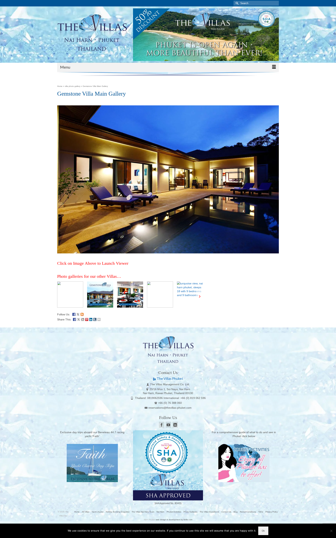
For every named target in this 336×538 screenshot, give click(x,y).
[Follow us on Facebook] (73, 314)
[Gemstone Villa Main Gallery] (100, 294)
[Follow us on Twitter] (78, 314)
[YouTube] (168, 425)
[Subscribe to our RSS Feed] (82, 314)
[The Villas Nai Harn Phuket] (92, 31)
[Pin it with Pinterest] (86, 319)
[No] (331, 531)
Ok (263, 530)
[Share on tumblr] (94, 319)
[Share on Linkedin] (90, 319)
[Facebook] (161, 425)
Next (199, 296)
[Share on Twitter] (78, 319)
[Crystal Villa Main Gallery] (130, 294)
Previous (60, 296)
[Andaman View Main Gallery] (70, 294)
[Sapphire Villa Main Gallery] (160, 294)
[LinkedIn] (175, 425)
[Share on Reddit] (82, 319)
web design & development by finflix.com (174, 520)
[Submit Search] (236, 3)
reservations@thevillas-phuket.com (170, 407)
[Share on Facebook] (74, 319)
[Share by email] (99, 319)
